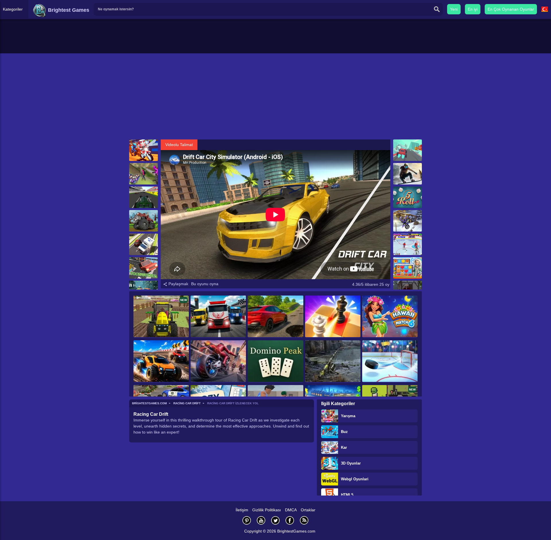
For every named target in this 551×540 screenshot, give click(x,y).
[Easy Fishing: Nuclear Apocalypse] (332, 361)
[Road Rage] (218, 361)
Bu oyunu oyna (204, 283)
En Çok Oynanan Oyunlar (511, 9)
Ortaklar (308, 510)
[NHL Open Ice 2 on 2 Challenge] (407, 244)
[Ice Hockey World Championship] (390, 361)
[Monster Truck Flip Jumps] (143, 221)
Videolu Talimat (179, 144)
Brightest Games (67, 10)
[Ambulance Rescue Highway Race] (143, 244)
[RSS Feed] (304, 520)
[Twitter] (275, 520)
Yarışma (348, 416)
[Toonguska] (143, 268)
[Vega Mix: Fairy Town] (407, 268)
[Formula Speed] (143, 197)
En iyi (473, 9)
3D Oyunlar (351, 463)
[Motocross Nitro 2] (407, 221)
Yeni (454, 9)
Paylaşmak (177, 283)
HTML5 (347, 495)
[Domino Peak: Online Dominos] (275, 361)
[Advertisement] (275, 96)
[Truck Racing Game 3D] (218, 317)
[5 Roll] (407, 197)
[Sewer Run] (143, 173)
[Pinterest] (247, 520)
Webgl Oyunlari (354, 479)
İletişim (242, 510)
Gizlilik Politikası (266, 510)
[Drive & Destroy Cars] (275, 317)
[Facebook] (290, 520)
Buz (344, 432)
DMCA (291, 510)
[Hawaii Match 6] (390, 317)
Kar (344, 447)
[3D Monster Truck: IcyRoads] (407, 150)
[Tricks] (143, 150)
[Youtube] (261, 520)
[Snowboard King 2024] (407, 173)
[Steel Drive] (161, 361)
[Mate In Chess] (332, 317)
